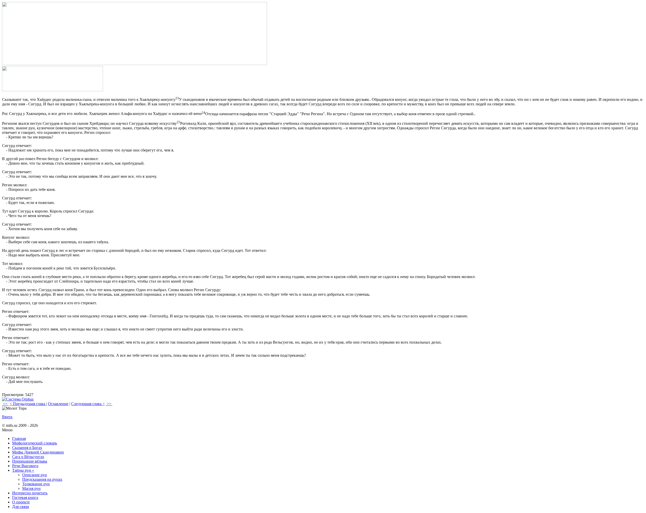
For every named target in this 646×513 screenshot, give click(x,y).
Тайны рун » (23, 470)
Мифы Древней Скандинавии (38, 452)
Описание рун (34, 475)
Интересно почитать (29, 493)
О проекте (21, 502)
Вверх (7, 417)
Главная (19, 438)
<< (5, 404)
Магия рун (31, 488)
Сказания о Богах (27, 447)
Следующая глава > (88, 404)
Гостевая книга (25, 497)
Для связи (20, 506)
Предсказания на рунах (42, 479)
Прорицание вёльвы (29, 461)
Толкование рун (36, 484)
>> (109, 404)
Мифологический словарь (34, 443)
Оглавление (58, 404)
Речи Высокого (25, 466)
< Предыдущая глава (28, 404)
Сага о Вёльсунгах (28, 457)
